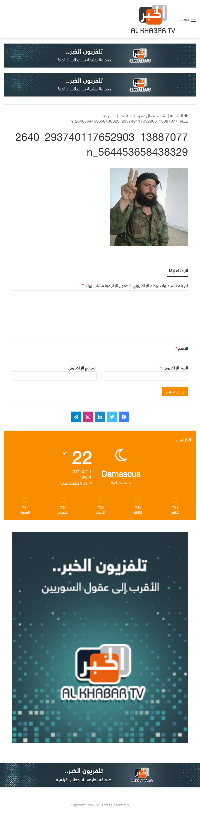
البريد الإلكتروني (174, 367)
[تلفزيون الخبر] (152, 19)
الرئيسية (177, 115)
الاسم (182, 348)
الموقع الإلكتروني (82, 367)
